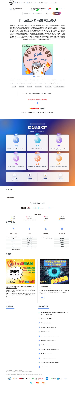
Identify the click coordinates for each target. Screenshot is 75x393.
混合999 (36, 83)
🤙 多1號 (13, 216)
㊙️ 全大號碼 (29, 218)
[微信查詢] (38, 10)
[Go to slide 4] (38, 76)
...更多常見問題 (10, 197)
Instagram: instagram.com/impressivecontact (50, 362)
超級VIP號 (29, 79)
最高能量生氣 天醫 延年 (20, 86)
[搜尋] (54, 13)
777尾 (19, 83)
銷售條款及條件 (29, 374)
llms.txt (40, 374)
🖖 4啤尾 (13, 218)
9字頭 (53, 79)
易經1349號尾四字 (54, 86)
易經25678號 (45, 86)
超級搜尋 (47, 79)
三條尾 (60, 83)
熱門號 (23, 79)
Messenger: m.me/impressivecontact (48, 358)
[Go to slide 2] (35, 76)
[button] (46, 13)
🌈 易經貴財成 (62, 219)
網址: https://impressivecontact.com (48, 327)
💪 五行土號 (13, 219)
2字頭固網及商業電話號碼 (17, 9)
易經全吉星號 (37, 86)
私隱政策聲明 (35, 374)
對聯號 (12, 79)
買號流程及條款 (22, 374)
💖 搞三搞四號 (29, 216)
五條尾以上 (59, 79)
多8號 (55, 83)
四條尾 (35, 79)
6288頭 (30, 83)
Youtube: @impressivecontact (47, 353)
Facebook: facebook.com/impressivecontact (50, 336)
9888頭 (41, 79)
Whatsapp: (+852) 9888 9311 (47, 318)
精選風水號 (30, 86)
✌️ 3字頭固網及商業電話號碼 (29, 219)
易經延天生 (11, 86)
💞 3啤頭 (46, 216)
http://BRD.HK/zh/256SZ (11, 298)
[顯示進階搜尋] (49, 13)
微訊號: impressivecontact (46, 344)
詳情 (42, 297)
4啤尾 (17, 79)
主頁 (11, 9)
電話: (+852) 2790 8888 (46, 322)
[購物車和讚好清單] (49, 9)
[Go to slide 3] (37, 76)
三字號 (25, 83)
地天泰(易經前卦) (64, 86)
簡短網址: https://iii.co (45, 331)
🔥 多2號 (46, 219)
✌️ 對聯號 (45, 218)
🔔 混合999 (61, 216)
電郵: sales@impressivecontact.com (48, 340)
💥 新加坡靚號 (62, 218)
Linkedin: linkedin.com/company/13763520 (50, 349)
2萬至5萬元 (49, 83)
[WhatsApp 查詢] (36, 10)
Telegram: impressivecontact (47, 366)
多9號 (42, 83)
